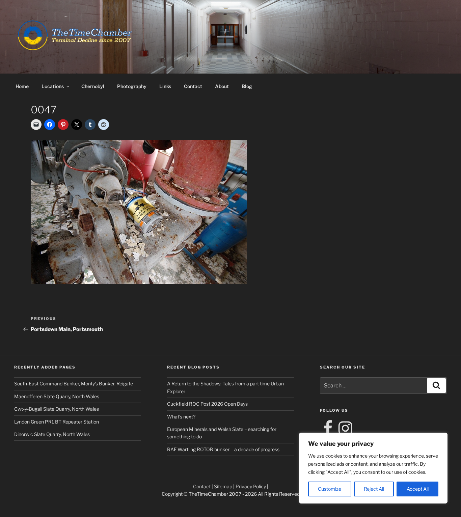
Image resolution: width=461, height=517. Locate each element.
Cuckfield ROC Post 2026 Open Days (207, 404)
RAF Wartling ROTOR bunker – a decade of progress (223, 449)
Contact (193, 86)
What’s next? (181, 416)
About (222, 86)
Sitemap (223, 486)
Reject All (374, 489)
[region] (373, 468)
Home (22, 86)
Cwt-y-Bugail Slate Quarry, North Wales (56, 409)
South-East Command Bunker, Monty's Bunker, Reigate (73, 383)
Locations (53, 86)
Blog (247, 86)
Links (165, 86)
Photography (131, 86)
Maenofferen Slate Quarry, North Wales (56, 396)
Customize (329, 489)
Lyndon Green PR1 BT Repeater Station (56, 422)
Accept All (418, 489)
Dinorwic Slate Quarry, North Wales (52, 434)
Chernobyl (92, 86)
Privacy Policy (251, 486)
